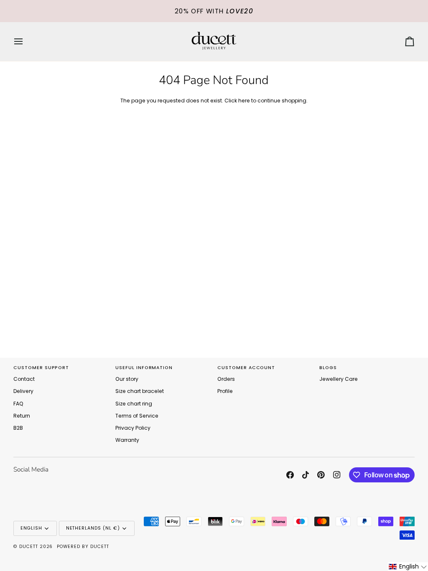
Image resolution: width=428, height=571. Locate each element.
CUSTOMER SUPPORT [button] (41, 368)
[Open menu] (25, 41)
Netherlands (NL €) (93, 528)
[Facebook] (290, 475)
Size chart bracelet (139, 391)
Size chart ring (133, 403)
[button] (408, 566)
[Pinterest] (321, 475)
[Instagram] (337, 475)
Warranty (127, 440)
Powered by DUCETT (83, 546)
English (31, 528)
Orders (226, 378)
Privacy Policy (132, 427)
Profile (225, 391)
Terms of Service (136, 415)
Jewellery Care (338, 378)
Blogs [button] (328, 368)
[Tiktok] (305, 475)
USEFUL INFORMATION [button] (144, 368)
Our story (126, 378)
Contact (24, 378)
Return (21, 415)
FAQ (18, 403)
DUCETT (28, 546)
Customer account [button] (246, 368)
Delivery (23, 391)
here (244, 100)
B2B (18, 427)
